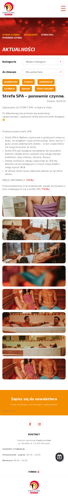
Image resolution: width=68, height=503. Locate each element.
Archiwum (9, 72)
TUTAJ (30, 180)
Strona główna (11, 34)
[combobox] (42, 62)
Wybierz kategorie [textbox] (36, 61)
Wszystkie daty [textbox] (34, 72)
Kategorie (9, 61)
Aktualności (31, 34)
